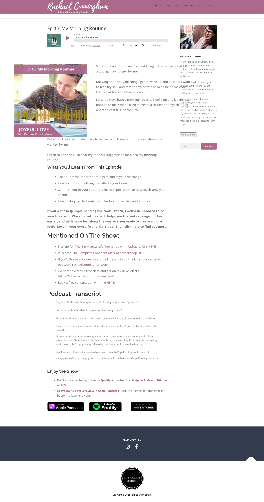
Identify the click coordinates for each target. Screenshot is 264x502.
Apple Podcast (145, 380)
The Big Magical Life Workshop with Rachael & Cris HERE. (116, 246)
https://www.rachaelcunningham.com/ (86, 276)
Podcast (211, 6)
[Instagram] (127, 446)
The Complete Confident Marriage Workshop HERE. (109, 253)
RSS (63, 385)
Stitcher (161, 380)
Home (158, 6)
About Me (173, 6)
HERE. (111, 282)
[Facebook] (136, 446)
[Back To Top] (251, 461)
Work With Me (192, 6)
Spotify (106, 380)
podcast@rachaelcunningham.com (83, 264)
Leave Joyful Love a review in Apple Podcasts (88, 391)
